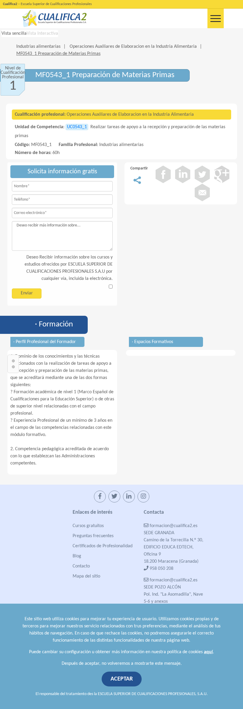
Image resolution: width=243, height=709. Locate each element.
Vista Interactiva (42, 33)
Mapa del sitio (86, 576)
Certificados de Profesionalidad (102, 546)
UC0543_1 (77, 127)
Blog (77, 556)
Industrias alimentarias (38, 46)
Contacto (81, 566)
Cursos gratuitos (88, 526)
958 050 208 (160, 568)
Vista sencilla (14, 33)
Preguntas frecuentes (93, 536)
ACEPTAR (122, 679)
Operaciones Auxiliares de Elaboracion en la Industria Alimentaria (133, 46)
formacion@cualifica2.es (172, 526)
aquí (208, 652)
